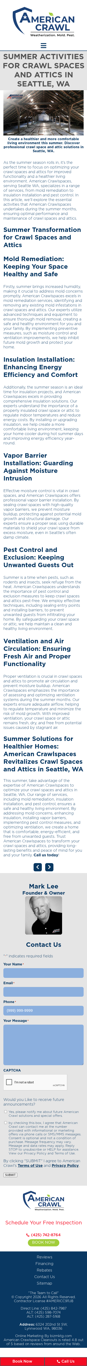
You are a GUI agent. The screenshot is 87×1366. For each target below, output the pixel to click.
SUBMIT (10, 1175)
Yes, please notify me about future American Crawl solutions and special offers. (44, 1113)
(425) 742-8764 (46, 1235)
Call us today (46, 855)
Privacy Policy (65, 1166)
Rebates (44, 1270)
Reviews (44, 1257)
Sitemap (44, 1283)
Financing (44, 1264)
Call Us (68, 1361)
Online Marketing (29, 1336)
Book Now (43, 1242)
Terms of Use (30, 1166)
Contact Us (44, 1277)
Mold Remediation (32, 259)
